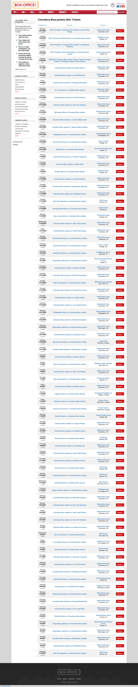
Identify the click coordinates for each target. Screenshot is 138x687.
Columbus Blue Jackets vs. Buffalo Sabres (70, 68)
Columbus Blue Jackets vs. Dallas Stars (70, 164)
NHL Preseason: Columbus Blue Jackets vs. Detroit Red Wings (70, 31)
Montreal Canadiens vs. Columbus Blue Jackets (70, 342)
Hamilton (18, 133)
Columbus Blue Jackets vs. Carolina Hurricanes (70, 290)
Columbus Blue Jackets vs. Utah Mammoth (70, 75)
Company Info (17, 142)
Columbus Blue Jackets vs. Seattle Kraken (70, 297)
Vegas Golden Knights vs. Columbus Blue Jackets (69, 490)
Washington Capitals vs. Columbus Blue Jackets (70, 327)
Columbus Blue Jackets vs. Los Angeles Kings (69, 305)
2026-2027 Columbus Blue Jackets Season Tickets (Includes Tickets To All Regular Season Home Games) (70, 60)
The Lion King (19, 129)
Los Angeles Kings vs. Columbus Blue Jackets (69, 542)
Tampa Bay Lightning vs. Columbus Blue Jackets (70, 260)
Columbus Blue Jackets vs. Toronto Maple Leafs (70, 120)
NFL (15, 12)
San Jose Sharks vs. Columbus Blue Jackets (69, 535)
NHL (40, 12)
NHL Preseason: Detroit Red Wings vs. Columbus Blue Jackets (69, 53)
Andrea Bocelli (20, 80)
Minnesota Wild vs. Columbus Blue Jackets (70, 112)
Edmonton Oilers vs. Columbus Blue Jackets (69, 401)
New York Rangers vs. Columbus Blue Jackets (69, 283)
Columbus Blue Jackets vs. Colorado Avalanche (70, 157)
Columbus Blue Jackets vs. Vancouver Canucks (69, 557)
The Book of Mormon (21, 124)
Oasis (16, 84)
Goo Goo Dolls (20, 82)
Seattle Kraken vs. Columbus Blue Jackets (70, 416)
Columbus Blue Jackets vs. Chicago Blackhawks (70, 601)
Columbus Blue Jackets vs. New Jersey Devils (70, 223)
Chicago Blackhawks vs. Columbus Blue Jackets (70, 208)
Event (70, 25)
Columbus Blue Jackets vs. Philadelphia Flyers (69, 194)
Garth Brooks (19, 87)
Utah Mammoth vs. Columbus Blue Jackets (70, 483)
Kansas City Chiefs (21, 102)
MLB (32, 12)
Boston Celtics (20, 111)
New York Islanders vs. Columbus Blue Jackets (69, 201)
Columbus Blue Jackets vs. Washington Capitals (70, 349)
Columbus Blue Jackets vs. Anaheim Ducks (69, 431)
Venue (104, 25)
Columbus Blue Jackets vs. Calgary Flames (70, 423)
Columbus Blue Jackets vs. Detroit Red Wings (70, 231)
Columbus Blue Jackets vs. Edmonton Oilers (69, 334)
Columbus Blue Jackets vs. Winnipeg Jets (69, 446)
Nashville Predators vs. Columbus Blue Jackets (69, 253)
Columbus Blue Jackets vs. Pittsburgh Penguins (70, 83)
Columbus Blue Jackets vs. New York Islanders (69, 505)
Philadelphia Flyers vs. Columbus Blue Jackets (69, 134)
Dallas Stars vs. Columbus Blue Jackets (70, 149)
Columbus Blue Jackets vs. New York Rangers (69, 105)
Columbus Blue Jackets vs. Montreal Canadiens (70, 275)
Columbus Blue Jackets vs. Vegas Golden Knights (69, 127)
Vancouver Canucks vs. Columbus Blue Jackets (69, 409)
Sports (50, 12)
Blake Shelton (19, 89)
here (24, 69)
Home (59, 679)
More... (17, 91)
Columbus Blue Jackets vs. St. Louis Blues (70, 609)
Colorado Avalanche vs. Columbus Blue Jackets (70, 475)
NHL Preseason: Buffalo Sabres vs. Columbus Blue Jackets (70, 38)
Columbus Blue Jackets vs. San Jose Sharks (69, 564)
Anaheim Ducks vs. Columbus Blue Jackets (69, 549)
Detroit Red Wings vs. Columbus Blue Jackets (70, 579)
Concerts (62, 12)
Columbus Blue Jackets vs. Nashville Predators (69, 497)
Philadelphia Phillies (21, 109)
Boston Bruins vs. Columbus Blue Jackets (70, 438)
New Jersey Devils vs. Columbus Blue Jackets (70, 216)
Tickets (119, 31)
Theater (75, 12)
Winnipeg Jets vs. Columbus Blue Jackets (69, 586)
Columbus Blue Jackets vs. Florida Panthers (69, 97)
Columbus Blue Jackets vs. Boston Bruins (70, 357)
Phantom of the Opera (22, 131)
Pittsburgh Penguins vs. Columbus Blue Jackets (70, 238)
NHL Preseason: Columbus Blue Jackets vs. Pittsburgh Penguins (69, 46)
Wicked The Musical (21, 126)
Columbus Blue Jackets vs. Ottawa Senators (69, 460)
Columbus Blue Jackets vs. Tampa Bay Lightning (70, 186)
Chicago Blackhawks (21, 106)
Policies (15, 144)
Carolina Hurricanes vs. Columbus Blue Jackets (70, 142)
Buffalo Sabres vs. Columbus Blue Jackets (70, 171)
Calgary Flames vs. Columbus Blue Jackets (70, 394)
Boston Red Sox (20, 104)
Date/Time (43, 25)
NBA (23, 12)
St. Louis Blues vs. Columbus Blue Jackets (70, 90)
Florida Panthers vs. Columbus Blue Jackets (69, 616)
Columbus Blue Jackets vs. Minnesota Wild (70, 268)
